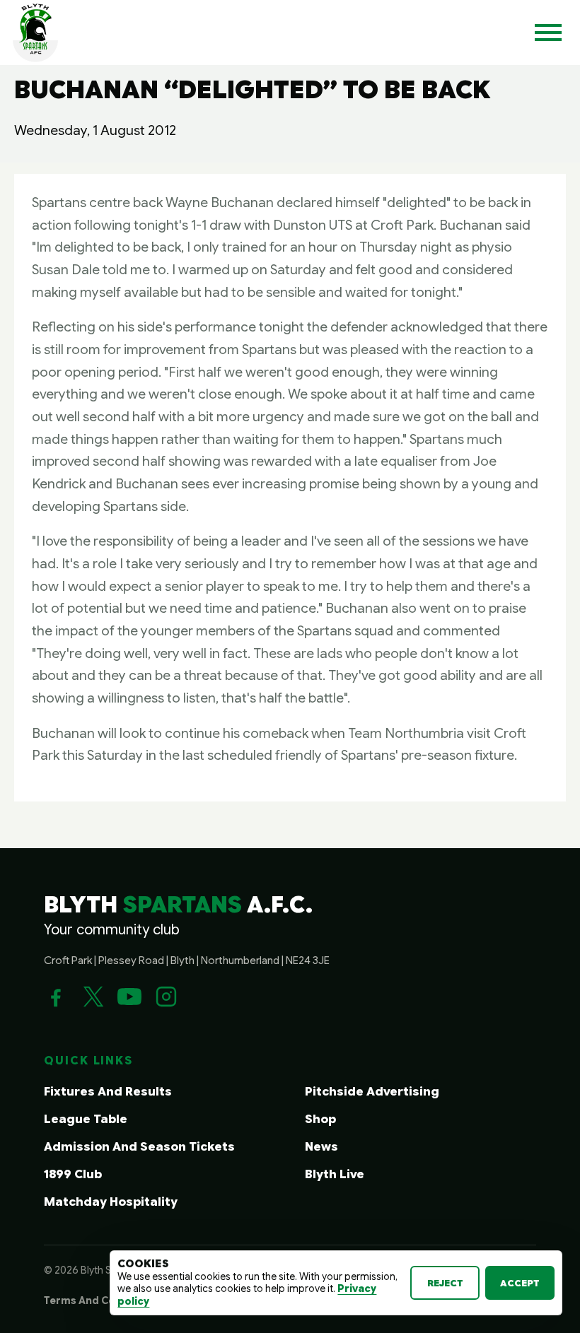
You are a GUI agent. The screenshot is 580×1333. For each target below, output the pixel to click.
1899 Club (73, 1174)
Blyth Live (334, 1174)
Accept (520, 1283)
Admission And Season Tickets (139, 1146)
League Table (85, 1119)
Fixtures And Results (108, 1091)
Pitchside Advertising (372, 1091)
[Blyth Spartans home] (35, 32)
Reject (445, 1283)
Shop (320, 1119)
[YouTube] (129, 997)
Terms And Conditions (101, 1300)
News (321, 1146)
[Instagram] (166, 997)
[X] (93, 997)
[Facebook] (56, 997)
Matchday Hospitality (111, 1201)
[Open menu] (548, 32)
